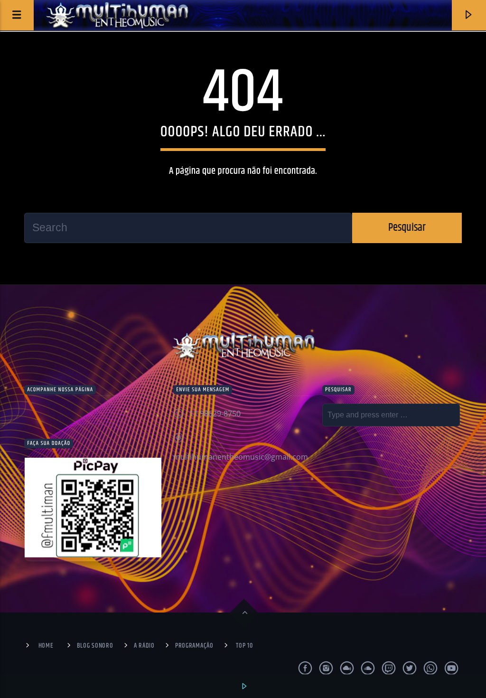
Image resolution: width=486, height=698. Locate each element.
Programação (194, 646)
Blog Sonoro (95, 646)
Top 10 (244, 646)
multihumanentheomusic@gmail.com (240, 457)
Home (46, 646)
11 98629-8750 (215, 413)
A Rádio (144, 646)
